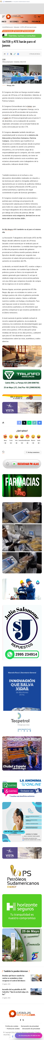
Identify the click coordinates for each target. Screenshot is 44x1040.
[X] (23, 1020)
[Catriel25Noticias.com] (14, 16)
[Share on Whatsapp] (29, 423)
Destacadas (7, 31)
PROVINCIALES (28, 31)
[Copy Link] (14, 54)
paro (6, 118)
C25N (3, 59)
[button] (4, 16)
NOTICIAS (18, 31)
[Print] (18, 54)
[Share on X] (11, 54)
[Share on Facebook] (7, 54)
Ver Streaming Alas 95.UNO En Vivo (29, 1035)
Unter (29, 106)
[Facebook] (20, 1020)
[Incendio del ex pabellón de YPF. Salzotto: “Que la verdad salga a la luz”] (36, 991)
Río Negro (9, 229)
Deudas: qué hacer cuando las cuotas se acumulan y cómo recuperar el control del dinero (13, 978)
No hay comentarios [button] (33, 452)
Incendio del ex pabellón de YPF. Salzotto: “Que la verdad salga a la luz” (15, 991)
